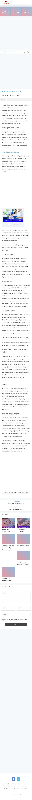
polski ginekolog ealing (23, 492)
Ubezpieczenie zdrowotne (21, 784)
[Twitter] (18, 779)
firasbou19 (4, 99)
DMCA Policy (7, 788)
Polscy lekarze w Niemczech (12, 91)
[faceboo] (13, 779)
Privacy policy (15, 788)
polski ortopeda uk (26, 13)
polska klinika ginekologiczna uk (9, 492)
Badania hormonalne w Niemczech (5, 13)
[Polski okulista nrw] (16, 11)
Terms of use (23, 788)
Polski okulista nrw (16, 13)
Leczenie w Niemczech (8, 784)
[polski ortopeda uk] (26, 11)
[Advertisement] (16, 32)
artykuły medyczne (22, 786)
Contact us (15, 791)
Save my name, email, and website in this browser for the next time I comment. (15, 620)
